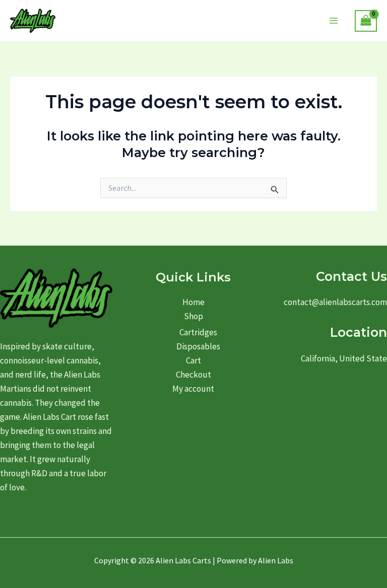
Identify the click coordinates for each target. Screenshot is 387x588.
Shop (193, 316)
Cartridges (198, 332)
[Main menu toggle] (334, 21)
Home (193, 302)
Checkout (193, 374)
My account (193, 388)
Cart (193, 360)
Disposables (198, 346)
